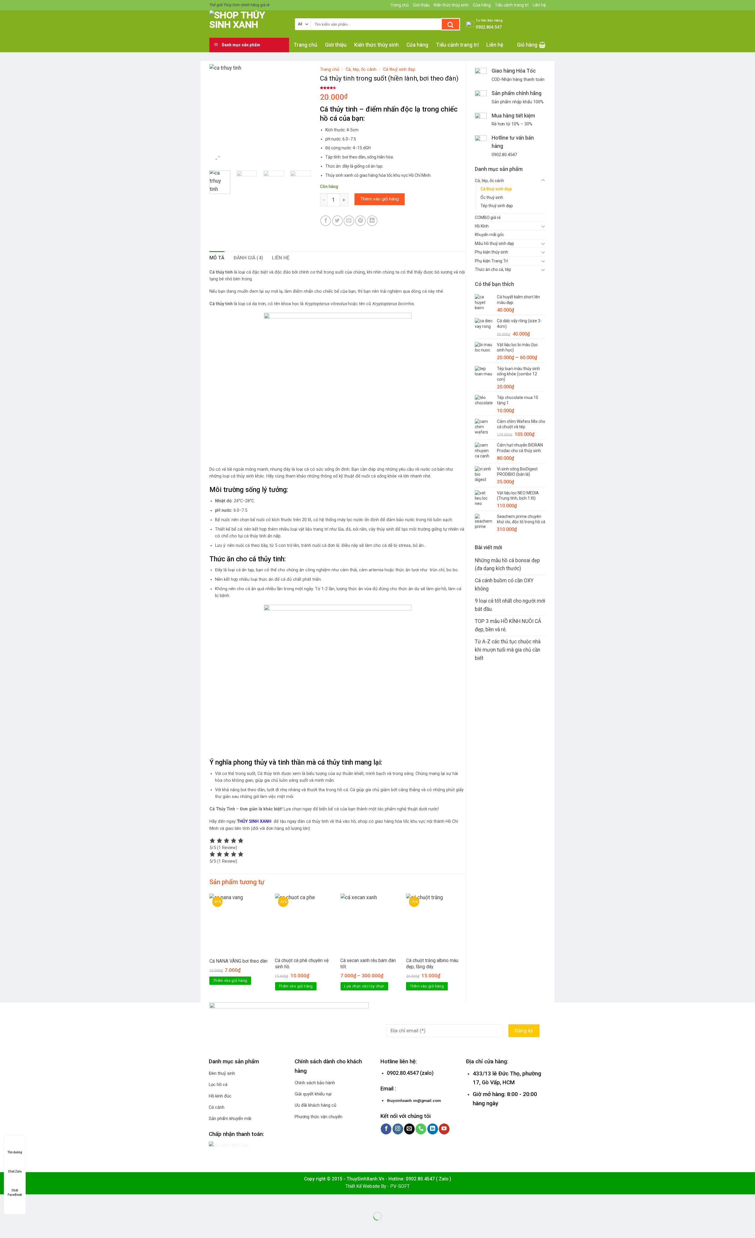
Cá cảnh (216, 1107)
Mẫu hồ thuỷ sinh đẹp (494, 243)
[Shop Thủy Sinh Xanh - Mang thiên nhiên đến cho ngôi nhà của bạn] (247, 23)
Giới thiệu (421, 5)
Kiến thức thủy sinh (451, 5)
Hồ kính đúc (220, 1096)
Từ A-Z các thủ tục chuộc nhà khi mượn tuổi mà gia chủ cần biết (508, 650)
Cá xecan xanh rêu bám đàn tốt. (368, 963)
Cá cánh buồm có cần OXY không (504, 585)
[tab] (217, 258)
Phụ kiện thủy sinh (491, 252)
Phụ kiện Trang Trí (491, 261)
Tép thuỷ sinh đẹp (496, 205)
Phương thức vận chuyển (318, 1116)
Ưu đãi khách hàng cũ (315, 1105)
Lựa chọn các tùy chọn (364, 986)
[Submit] (450, 24)
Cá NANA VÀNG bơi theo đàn (238, 961)
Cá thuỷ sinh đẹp (496, 189)
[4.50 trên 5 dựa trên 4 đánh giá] (393, 87)
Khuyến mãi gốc (489, 234)
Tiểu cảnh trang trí (511, 5)
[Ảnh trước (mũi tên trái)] (6, 1227)
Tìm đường (14, 1152)
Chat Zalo (15, 1171)
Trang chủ (399, 5)
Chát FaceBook (15, 1191)
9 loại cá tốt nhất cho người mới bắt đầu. (510, 605)
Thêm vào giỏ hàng (379, 199)
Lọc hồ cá (218, 1084)
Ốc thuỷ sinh (491, 197)
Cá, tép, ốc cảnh (489, 180)
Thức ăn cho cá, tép (493, 269)
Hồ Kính (482, 226)
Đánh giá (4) (248, 258)
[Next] (301, 115)
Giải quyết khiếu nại (313, 1094)
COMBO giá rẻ (487, 217)
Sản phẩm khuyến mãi (230, 1118)
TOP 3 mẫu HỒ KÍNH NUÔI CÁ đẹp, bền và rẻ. (508, 625)
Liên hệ (539, 5)
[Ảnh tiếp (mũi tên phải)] (25, 1227)
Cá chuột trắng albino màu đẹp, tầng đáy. (432, 963)
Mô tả (217, 258)
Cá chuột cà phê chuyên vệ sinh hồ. (302, 963)
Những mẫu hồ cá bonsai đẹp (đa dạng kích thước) (507, 564)
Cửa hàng (482, 5)
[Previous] (219, 115)
